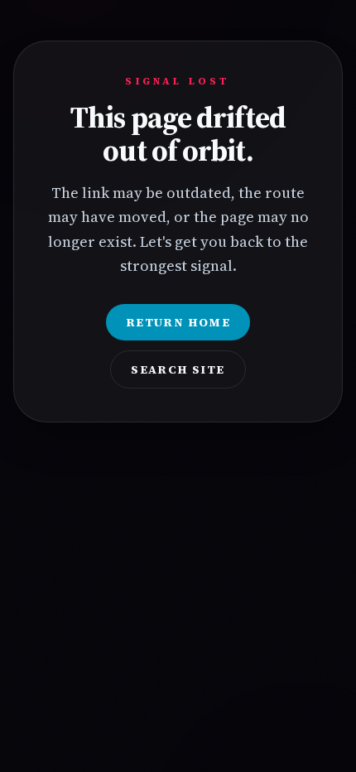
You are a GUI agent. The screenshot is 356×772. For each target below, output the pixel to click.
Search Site (177, 369)
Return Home (178, 322)
